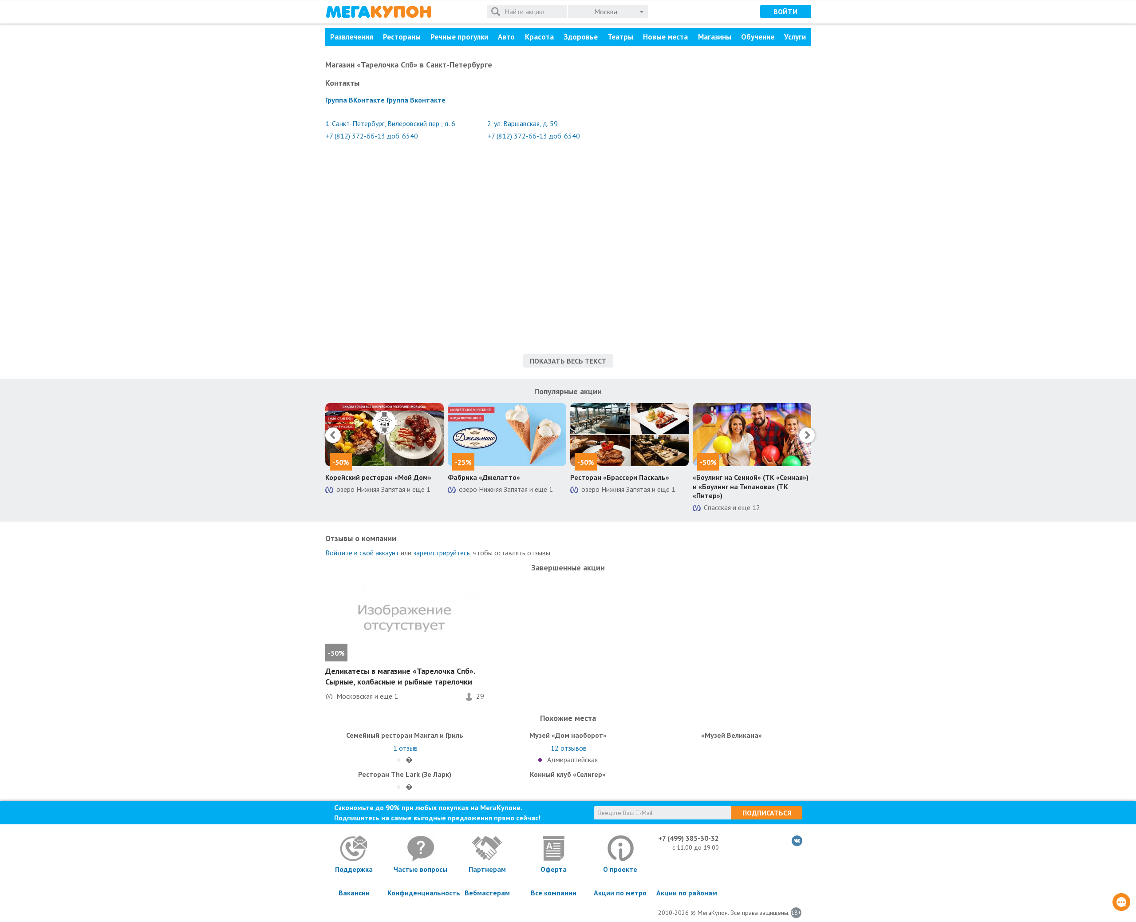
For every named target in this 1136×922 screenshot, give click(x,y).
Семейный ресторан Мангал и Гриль (404, 735)
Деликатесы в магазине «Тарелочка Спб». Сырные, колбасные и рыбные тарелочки (400, 676)
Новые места (665, 37)
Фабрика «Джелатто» (484, 477)
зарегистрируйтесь (441, 552)
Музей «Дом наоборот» (568, 735)
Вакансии (354, 892)
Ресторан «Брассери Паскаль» (619, 477)
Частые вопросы (420, 869)
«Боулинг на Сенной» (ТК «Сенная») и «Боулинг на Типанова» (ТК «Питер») (751, 486)
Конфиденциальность (420, 892)
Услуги (795, 37)
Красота (539, 37)
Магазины (714, 37)
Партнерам (487, 869)
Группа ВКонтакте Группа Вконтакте (385, 99)
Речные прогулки (459, 37)
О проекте (620, 869)
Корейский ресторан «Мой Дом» (378, 477)
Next (807, 435)
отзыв (405, 748)
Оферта (553, 869)
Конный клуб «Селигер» (568, 774)
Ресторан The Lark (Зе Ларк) (404, 774)
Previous (333, 435)
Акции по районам (686, 892)
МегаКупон (378, 12)
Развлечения (351, 37)
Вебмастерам (487, 892)
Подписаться (766, 812)
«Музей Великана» (731, 735)
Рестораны (402, 37)
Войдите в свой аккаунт (362, 552)
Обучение (757, 37)
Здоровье (581, 37)
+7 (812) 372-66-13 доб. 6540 (371, 135)
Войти (785, 11)
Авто (506, 37)
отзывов (569, 748)
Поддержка (354, 869)
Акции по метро (620, 892)
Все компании (553, 892)
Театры (620, 37)
